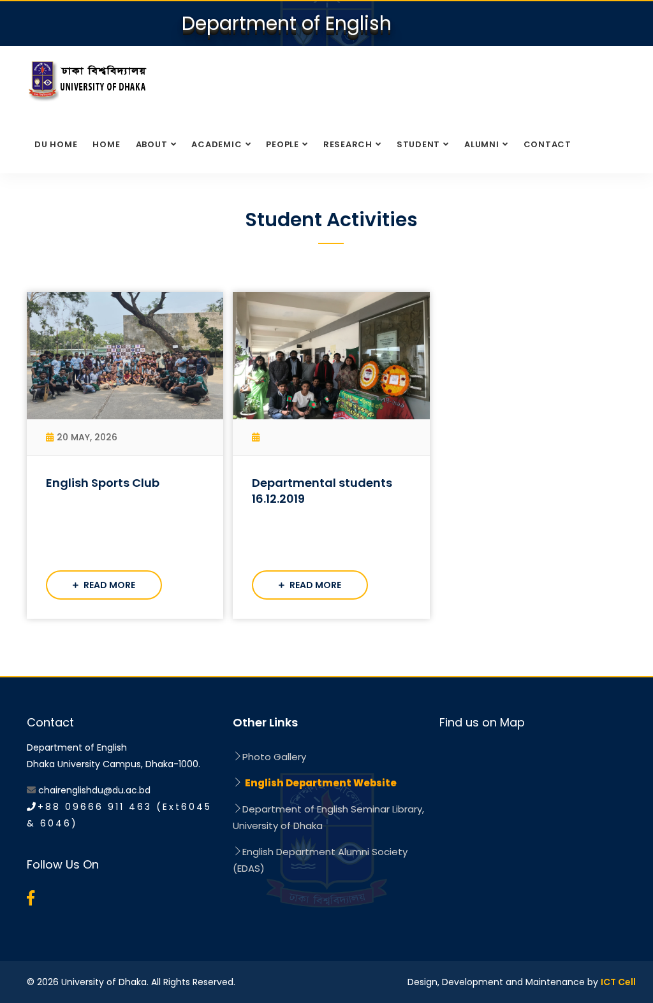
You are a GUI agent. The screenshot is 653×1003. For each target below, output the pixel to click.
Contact (547, 144)
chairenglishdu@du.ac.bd (94, 790)
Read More (108, 585)
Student (418, 144)
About (152, 144)
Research (347, 144)
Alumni (481, 144)
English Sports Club (102, 483)
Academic (216, 144)
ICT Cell (618, 982)
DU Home (55, 144)
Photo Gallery (274, 756)
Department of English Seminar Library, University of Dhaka (328, 817)
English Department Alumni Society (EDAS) (320, 860)
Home (106, 144)
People (282, 144)
